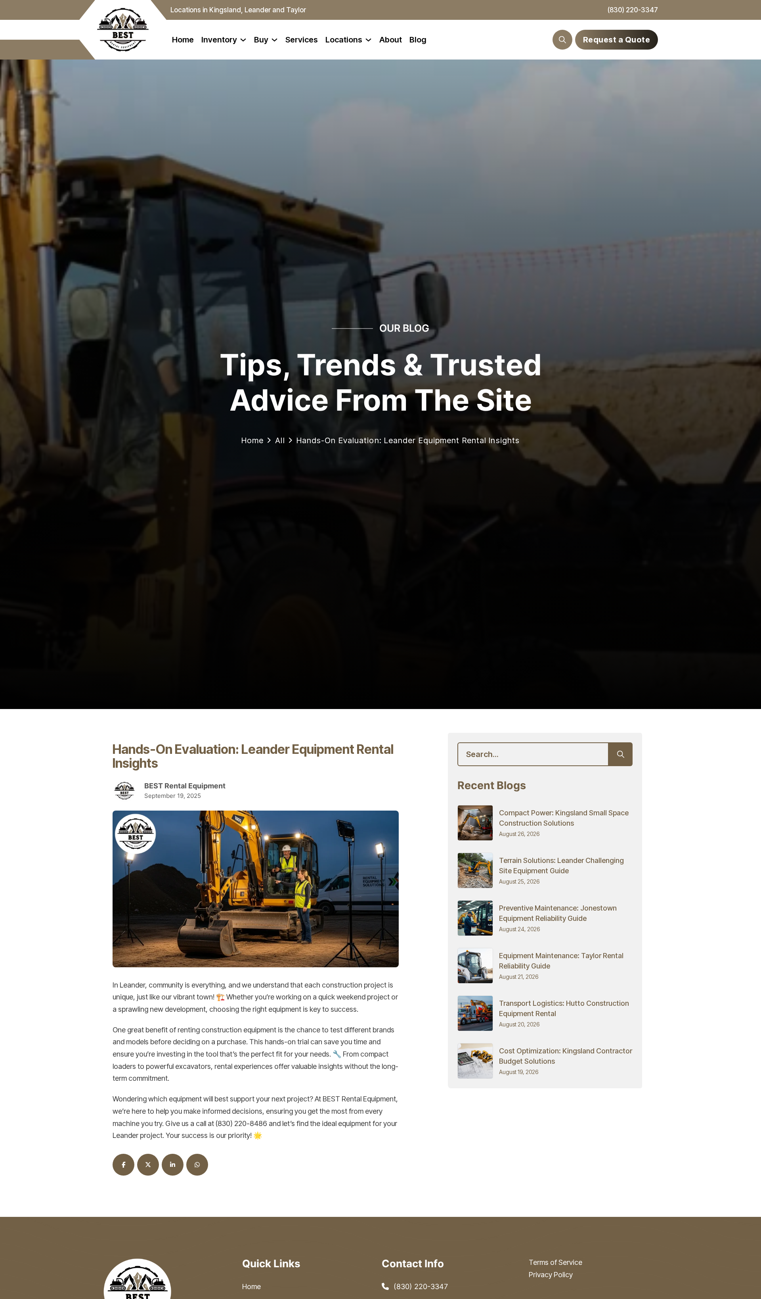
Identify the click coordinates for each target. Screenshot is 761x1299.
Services (301, 39)
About (390, 39)
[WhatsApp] (197, 1165)
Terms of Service (555, 1262)
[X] (148, 1165)
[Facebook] (123, 1165)
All (280, 440)
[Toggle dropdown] (243, 40)
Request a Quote (616, 39)
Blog (417, 39)
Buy (261, 39)
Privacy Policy (551, 1274)
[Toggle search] (562, 40)
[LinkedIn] (173, 1165)
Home (183, 39)
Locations (343, 39)
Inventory (219, 39)
